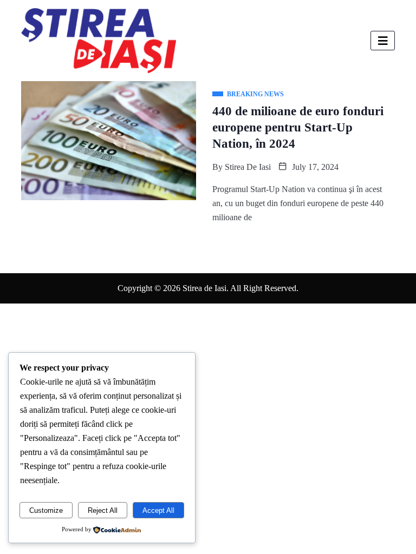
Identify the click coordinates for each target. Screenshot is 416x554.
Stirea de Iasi (248, 167)
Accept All (158, 510)
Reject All (103, 510)
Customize (46, 510)
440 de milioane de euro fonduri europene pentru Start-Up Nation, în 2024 (298, 127)
